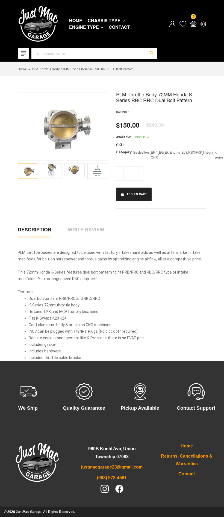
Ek (167, 152)
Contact (119, 27)
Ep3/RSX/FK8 (191, 152)
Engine (175, 152)
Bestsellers (141, 152)
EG (161, 152)
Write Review (86, 229)
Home (75, 20)
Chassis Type (105, 21)
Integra (208, 152)
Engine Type (84, 27)
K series (218, 154)
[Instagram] (105, 489)
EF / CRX (154, 154)
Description (34, 229)
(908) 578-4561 (112, 477)
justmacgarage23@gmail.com (112, 467)
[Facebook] (119, 489)
